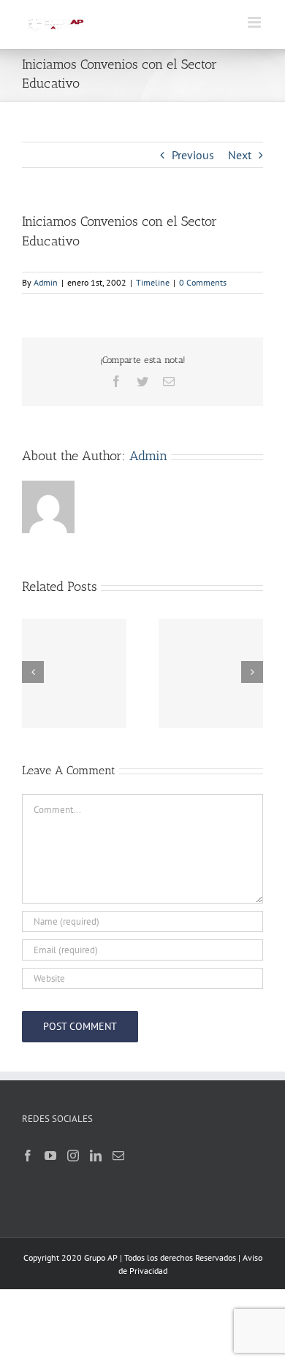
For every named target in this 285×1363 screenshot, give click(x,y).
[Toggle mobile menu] (255, 22)
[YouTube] (50, 1155)
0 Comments (203, 282)
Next (239, 155)
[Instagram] (73, 1155)
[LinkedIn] (96, 1155)
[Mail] (118, 1155)
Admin (46, 282)
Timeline (153, 282)
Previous (193, 155)
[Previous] (33, 672)
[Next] (252, 672)
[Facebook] (28, 1155)
